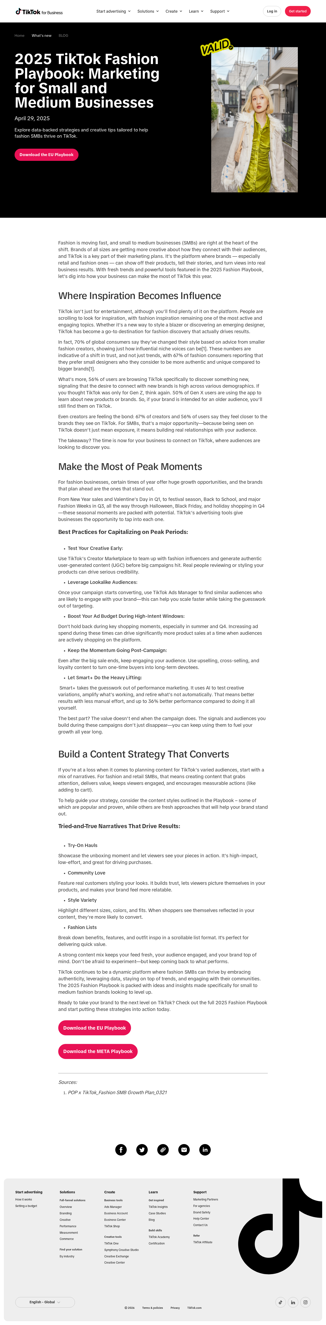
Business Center (115, 1220)
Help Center (201, 1218)
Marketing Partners (205, 1199)
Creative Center (114, 1262)
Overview (66, 1207)
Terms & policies (152, 1307)
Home (20, 35)
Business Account (116, 1213)
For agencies (201, 1206)
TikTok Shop (112, 1226)
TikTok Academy (159, 1237)
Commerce (67, 1239)
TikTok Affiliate (202, 1242)
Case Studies (157, 1213)
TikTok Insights (158, 1207)
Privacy (175, 1307)
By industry (67, 1256)
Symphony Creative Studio (121, 1250)
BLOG (63, 35)
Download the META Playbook (98, 1051)
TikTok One (111, 1243)
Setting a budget (26, 1206)
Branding (66, 1213)
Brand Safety (201, 1212)
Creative (65, 1220)
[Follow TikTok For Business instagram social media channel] (305, 1302)
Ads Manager (113, 1207)
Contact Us (200, 1225)
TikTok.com (194, 1307)
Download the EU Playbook (94, 1028)
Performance (68, 1226)
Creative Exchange (116, 1256)
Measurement (69, 1232)
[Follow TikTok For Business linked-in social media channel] (293, 1302)
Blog (152, 1220)
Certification (157, 1243)
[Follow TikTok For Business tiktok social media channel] (280, 1302)
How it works (23, 1199)
